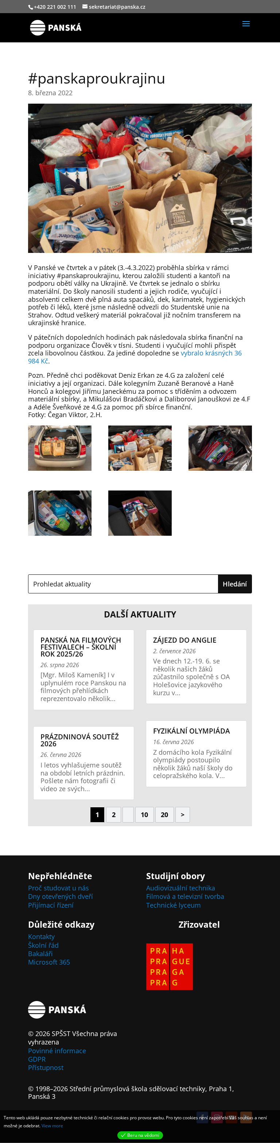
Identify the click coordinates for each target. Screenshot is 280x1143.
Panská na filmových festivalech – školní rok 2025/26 (80, 647)
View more (52, 1126)
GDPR (37, 1059)
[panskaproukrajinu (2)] (140, 450)
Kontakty (41, 936)
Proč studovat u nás (58, 888)
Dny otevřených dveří (60, 896)
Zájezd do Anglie (185, 640)
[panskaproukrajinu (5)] (140, 514)
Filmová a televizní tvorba (185, 896)
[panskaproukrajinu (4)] (60, 514)
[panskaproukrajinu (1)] (60, 450)
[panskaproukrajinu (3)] (220, 450)
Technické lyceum (173, 905)
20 (164, 814)
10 (144, 814)
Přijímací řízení (51, 905)
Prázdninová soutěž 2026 (79, 740)
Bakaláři (40, 953)
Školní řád (43, 945)
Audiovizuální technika (180, 888)
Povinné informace (57, 1050)
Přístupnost (45, 1067)
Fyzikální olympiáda (191, 731)
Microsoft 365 (49, 962)
